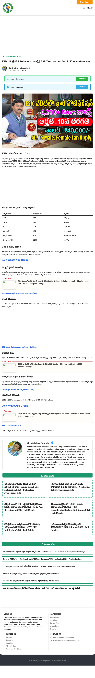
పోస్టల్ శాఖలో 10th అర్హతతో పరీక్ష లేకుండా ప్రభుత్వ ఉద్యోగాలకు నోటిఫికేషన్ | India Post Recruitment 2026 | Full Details (23, 506)
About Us (9, 637)
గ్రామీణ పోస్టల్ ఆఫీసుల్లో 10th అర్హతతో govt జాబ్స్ (18, 389)
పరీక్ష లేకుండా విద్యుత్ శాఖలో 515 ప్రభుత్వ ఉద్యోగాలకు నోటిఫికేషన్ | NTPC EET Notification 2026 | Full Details (22, 526)
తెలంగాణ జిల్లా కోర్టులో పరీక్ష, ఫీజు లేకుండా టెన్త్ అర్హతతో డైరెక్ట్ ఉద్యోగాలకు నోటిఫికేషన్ (31, 573)
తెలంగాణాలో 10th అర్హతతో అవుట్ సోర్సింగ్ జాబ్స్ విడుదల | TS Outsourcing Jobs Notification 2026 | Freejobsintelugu (44, 551)
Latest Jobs (54, 617)
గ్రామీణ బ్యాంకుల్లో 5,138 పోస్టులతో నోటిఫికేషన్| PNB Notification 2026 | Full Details (70, 526)
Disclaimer (9, 643)
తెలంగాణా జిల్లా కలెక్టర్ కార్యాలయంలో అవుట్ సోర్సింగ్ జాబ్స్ (20, 293)
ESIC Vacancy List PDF (11, 425)
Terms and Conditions (13, 649)
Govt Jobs (54, 620)
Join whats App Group (15, 405)
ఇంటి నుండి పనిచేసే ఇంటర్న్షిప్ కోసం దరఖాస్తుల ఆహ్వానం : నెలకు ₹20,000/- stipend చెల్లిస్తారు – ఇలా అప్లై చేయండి (41, 588)
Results (53, 629)
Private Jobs (54, 623)
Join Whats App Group (15, 260)
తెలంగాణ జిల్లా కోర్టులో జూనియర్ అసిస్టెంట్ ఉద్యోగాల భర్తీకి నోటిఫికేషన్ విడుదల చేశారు (31, 580)
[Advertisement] (47, 36)
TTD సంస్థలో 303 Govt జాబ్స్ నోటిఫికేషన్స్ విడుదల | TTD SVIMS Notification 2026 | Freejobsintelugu (39, 566)
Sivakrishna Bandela (19, 68)
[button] (77, 7)
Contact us (9, 640)
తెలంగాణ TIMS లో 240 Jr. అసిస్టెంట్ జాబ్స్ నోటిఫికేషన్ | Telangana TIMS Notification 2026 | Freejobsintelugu (42, 559)
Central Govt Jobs (13, 56)
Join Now (81, 78)
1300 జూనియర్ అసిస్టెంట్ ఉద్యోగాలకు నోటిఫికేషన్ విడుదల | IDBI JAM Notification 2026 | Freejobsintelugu (70, 486)
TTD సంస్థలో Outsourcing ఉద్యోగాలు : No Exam (19, 347)
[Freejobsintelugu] (7, 7)
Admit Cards (54, 626)
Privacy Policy (11, 646)
